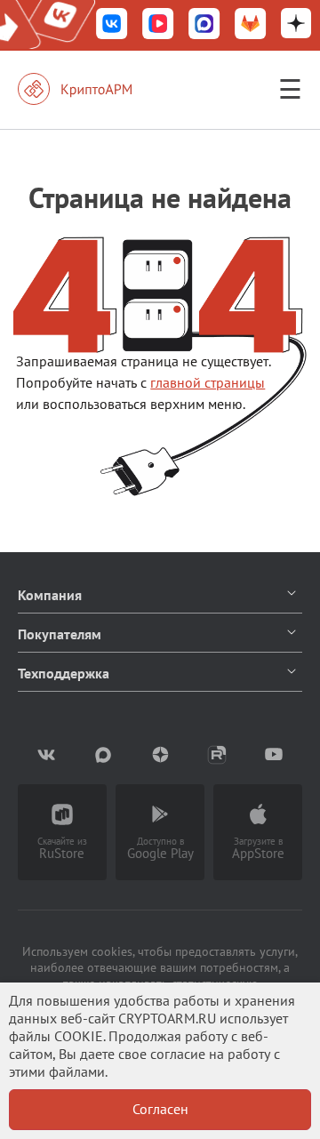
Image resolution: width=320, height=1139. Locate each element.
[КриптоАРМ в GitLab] (251, 25)
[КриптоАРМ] (93, 89)
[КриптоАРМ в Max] (204, 25)
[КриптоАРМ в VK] (112, 25)
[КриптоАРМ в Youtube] (273, 755)
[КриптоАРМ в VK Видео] (158, 25)
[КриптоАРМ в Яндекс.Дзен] (296, 25)
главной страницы (207, 382)
